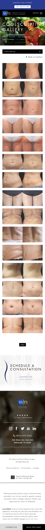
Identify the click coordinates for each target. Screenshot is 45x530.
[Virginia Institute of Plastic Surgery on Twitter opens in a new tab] (23, 428)
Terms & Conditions (12, 468)
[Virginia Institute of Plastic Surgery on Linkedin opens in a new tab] (34, 428)
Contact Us (25, 377)
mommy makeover (24, 499)
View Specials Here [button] (23, 7)
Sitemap (36, 468)
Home (4, 37)
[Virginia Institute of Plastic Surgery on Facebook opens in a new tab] (17, 428)
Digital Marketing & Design (25, 477)
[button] (41, 13)
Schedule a (26, 367)
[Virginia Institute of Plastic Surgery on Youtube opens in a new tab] (28, 428)
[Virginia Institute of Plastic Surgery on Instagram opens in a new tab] (11, 428)
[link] (22, 416)
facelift (34, 499)
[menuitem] (11, 428)
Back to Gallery (35, 57)
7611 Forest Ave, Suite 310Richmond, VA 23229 (22, 441)
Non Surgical (23, 37)
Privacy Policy (26, 468)
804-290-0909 (32, 519)
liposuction (13, 501)
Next (22, 344)
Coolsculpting (8, 39)
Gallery (12, 37)
